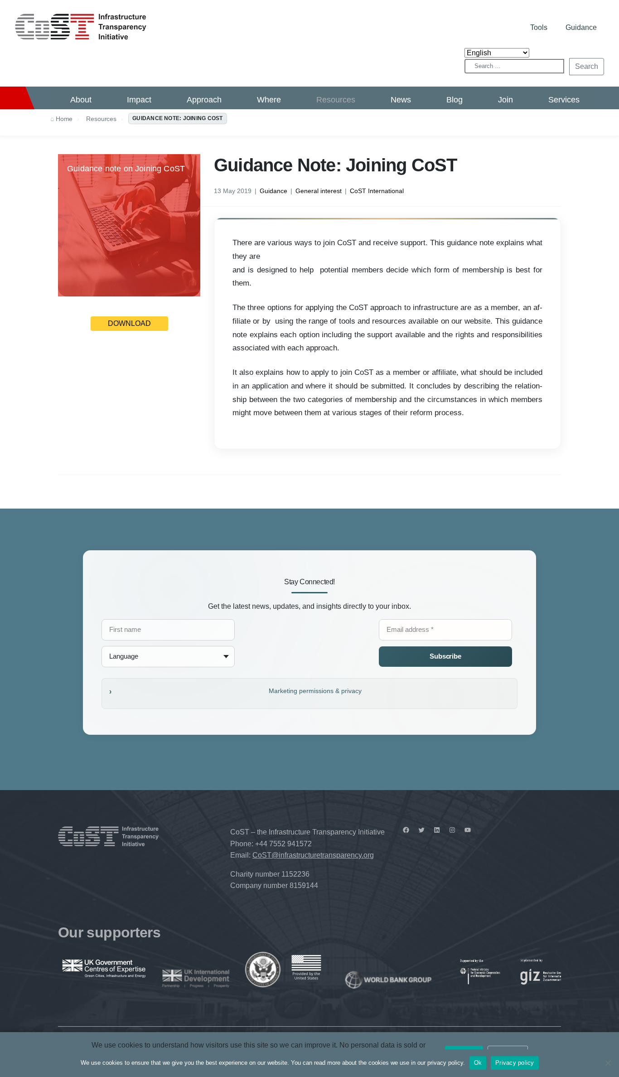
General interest (318, 190)
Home (64, 118)
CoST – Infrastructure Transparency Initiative (80, 26)
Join (505, 99)
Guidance (581, 27)
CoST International (377, 190)
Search (586, 66)
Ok (478, 1062)
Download (129, 323)
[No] (607, 1062)
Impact (139, 99)
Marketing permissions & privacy (315, 690)
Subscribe (445, 656)
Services (564, 99)
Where (269, 99)
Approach (204, 99)
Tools (538, 27)
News (401, 99)
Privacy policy (514, 1062)
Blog (454, 99)
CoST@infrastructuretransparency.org (313, 855)
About (81, 99)
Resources (335, 99)
